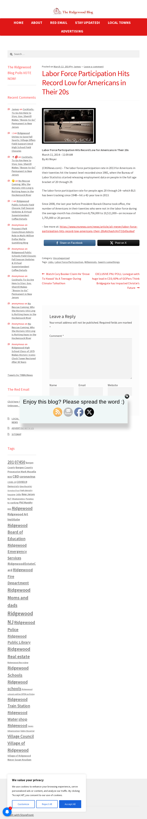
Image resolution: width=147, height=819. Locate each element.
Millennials (90, 262)
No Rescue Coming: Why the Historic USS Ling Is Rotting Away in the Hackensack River (23, 188)
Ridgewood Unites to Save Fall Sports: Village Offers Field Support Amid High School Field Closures (23, 141)
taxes (30, 726)
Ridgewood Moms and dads (19, 597)
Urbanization (14, 730)
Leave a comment (94, 66)
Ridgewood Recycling (18, 662)
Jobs (50, 262)
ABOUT (36, 22)
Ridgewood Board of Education (18, 532)
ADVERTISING (72, 31)
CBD (16, 476)
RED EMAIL (58, 22)
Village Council (21, 736)
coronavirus (27, 477)
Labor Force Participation (69, 262)
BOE (10, 476)
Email (82, 385)
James (77, 66)
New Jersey (28, 494)
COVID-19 (12, 482)
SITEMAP (16, 434)
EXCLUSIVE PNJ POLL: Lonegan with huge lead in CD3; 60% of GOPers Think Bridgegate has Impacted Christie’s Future (115, 281)
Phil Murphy (25, 502)
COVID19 (21, 482)
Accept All (70, 804)
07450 (20, 462)
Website (113, 385)
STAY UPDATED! (87, 22)
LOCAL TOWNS (119, 22)
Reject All (47, 804)
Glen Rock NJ (26, 486)
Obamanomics (18, 498)
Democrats (13, 486)
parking (14, 502)
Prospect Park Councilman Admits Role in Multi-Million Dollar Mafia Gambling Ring (23, 235)
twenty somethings (109, 262)
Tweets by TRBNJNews (20, 375)
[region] (46, 793)
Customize (23, 804)
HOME (18, 22)
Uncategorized (61, 258)
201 (11, 462)
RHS (9, 509)
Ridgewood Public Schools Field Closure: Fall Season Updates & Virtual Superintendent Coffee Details (23, 209)
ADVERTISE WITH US (23, 428)
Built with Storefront (21, 815)
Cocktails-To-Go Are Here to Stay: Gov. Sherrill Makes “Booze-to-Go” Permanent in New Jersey (24, 118)
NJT (9, 498)
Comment (56, 336)
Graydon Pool (14, 490)
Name (53, 385)
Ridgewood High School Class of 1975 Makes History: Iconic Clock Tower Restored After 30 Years (24, 354)
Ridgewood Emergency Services (17, 551)
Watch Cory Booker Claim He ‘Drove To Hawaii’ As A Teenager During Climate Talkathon (66, 278)
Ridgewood (22, 508)
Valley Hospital (27, 731)
